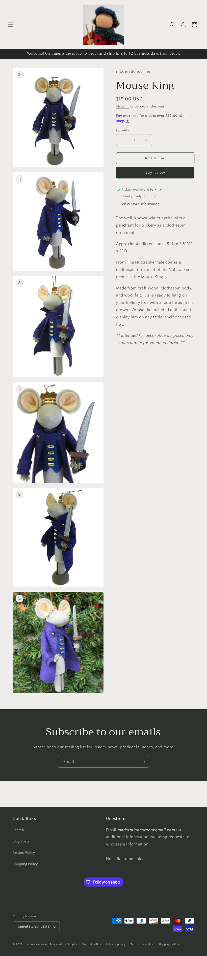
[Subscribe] (143, 762)
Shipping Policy (25, 864)
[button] (10, 24)
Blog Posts (21, 841)
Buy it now (155, 172)
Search (18, 830)
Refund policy (91, 944)
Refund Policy (24, 853)
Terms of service (142, 944)
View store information (141, 204)
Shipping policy (168, 944)
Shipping (123, 106)
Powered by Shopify (63, 944)
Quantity (122, 130)
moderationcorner (37, 944)
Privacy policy (116, 944)
